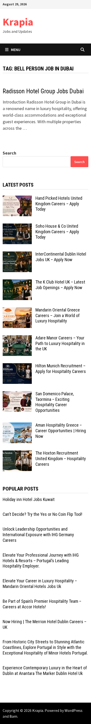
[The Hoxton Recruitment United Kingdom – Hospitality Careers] (17, 454)
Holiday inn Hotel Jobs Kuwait (29, 499)
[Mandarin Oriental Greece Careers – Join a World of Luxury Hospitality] (17, 310)
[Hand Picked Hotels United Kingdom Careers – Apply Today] (17, 199)
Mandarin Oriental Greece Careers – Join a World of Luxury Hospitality (57, 315)
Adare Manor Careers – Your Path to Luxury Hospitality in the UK (60, 343)
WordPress (74, 710)
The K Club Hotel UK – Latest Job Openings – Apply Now (60, 284)
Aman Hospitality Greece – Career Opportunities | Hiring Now (60, 430)
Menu (15, 49)
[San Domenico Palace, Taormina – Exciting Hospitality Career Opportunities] (17, 394)
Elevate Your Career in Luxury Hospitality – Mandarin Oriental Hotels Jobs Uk (40, 583)
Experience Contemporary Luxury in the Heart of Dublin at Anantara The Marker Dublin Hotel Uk (45, 670)
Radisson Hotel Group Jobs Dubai (43, 91)
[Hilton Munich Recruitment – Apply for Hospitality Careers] (17, 366)
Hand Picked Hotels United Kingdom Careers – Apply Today (58, 204)
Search (9, 153)
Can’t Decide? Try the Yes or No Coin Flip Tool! (42, 514)
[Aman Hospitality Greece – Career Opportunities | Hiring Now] (17, 426)
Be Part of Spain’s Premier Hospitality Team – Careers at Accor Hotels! (42, 604)
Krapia (18, 21)
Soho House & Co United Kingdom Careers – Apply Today (57, 232)
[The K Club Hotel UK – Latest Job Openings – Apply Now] (17, 282)
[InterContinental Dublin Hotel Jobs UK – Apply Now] (17, 255)
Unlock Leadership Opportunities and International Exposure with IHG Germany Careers (38, 534)
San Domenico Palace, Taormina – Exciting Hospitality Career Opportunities (54, 402)
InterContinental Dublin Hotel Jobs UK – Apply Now (60, 256)
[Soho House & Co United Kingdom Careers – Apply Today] (17, 227)
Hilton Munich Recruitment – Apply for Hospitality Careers (60, 368)
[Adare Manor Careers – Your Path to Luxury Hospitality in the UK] (17, 338)
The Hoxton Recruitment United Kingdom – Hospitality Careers (60, 458)
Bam (13, 716)
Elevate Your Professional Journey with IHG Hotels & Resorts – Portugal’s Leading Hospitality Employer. (41, 560)
